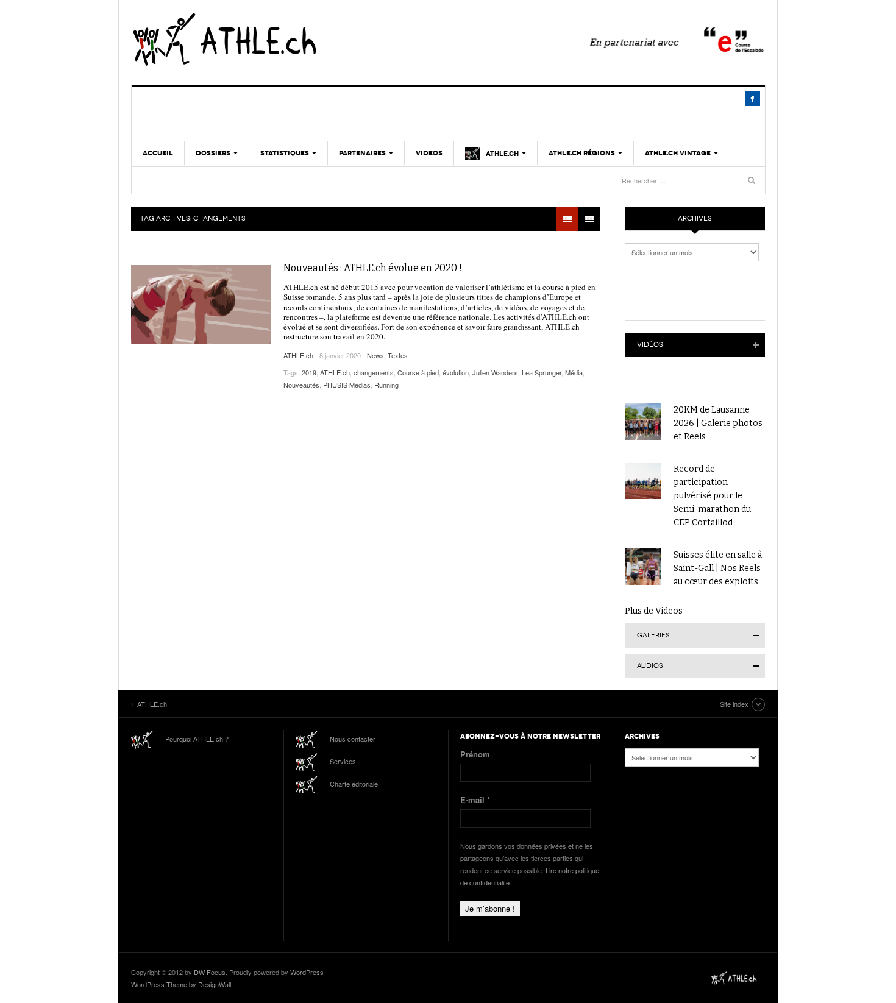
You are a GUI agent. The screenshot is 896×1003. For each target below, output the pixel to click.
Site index (734, 704)
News (375, 355)
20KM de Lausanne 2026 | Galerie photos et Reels (718, 423)
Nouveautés (301, 384)
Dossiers (213, 153)
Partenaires (362, 153)
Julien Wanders (495, 372)
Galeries (653, 635)
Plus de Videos (654, 611)
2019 (309, 372)
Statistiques (284, 153)
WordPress (307, 972)
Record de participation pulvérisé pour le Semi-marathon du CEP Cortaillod (712, 496)
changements (374, 372)
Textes (398, 355)
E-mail (475, 800)
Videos (429, 153)
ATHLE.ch (286, 39)
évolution (456, 372)
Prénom (475, 754)
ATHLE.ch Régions (582, 153)
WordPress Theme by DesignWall (181, 984)
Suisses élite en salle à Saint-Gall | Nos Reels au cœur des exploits (718, 568)
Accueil (158, 153)
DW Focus (210, 972)
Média (574, 372)
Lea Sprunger (541, 372)
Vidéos (650, 345)
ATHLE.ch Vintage (678, 153)
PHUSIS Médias (347, 384)
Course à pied (418, 372)
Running (386, 384)
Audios (650, 666)
